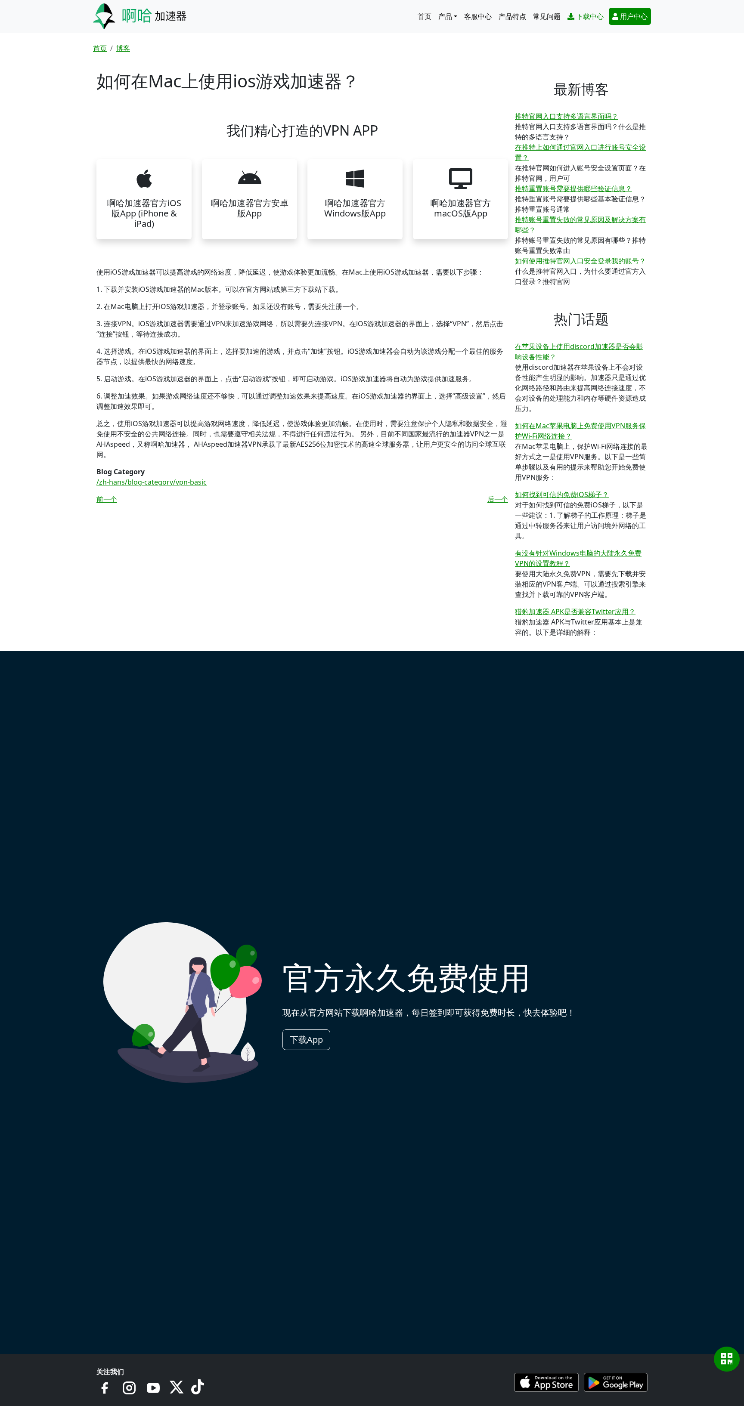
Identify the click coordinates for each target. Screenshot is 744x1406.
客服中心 (478, 16)
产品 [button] (445, 16)
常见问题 (547, 16)
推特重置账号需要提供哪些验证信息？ (573, 188)
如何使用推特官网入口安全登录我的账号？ (580, 261)
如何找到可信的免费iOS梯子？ (562, 494)
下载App (306, 1039)
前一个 (106, 499)
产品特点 (512, 16)
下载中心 (590, 16)
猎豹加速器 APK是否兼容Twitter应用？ (575, 611)
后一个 (497, 499)
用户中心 (634, 16)
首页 (424, 16)
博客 (123, 48)
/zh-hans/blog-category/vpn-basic (151, 482)
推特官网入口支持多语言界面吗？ (566, 116)
